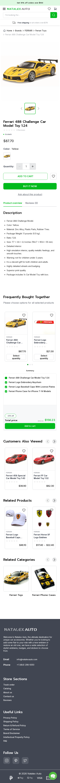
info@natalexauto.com (27, 659)
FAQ (5, 741)
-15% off (10, 416)
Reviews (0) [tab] (31, 203)
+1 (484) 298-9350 (25, 665)
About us (7, 692)
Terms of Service (11, 729)
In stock (8, 134)
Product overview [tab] (12, 203)
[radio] (4, 130)
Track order (9, 684)
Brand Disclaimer (11, 733)
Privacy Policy (10, 718)
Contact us (8, 696)
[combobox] (30, 15)
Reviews (7, 700)
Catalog (7, 688)
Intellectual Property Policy (16, 737)
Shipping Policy (10, 721)
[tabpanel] (30, 242)
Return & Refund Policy (14, 725)
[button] (16, 336)
